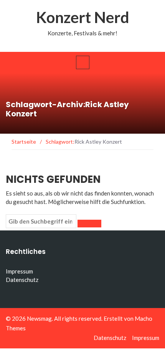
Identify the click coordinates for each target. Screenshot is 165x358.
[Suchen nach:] (41, 221)
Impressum (19, 271)
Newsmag (39, 318)
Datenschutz (22, 279)
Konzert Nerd (82, 17)
